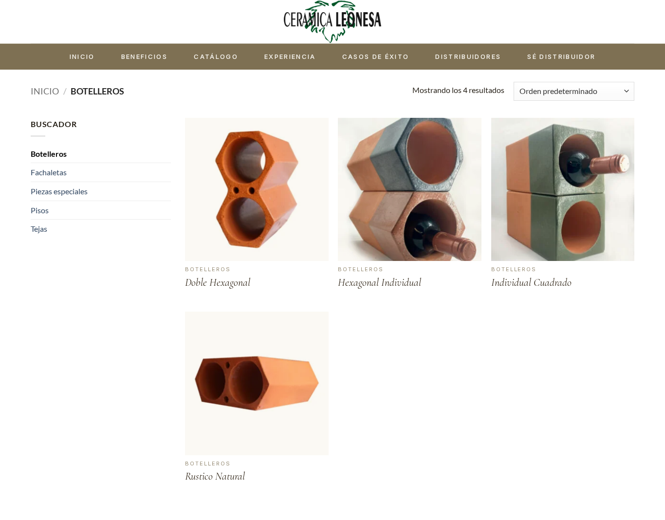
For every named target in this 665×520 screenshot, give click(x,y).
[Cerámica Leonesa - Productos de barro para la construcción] (332, 21)
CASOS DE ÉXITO (375, 56)
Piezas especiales (59, 191)
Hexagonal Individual (379, 282)
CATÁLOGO (216, 56)
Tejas (39, 228)
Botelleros (49, 153)
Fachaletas (49, 172)
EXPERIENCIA (290, 56)
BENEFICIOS (144, 56)
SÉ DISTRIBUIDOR (561, 56)
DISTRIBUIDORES (468, 56)
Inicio (45, 91)
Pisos (40, 210)
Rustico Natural (215, 476)
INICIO (82, 56)
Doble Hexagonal (217, 282)
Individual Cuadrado (531, 282)
